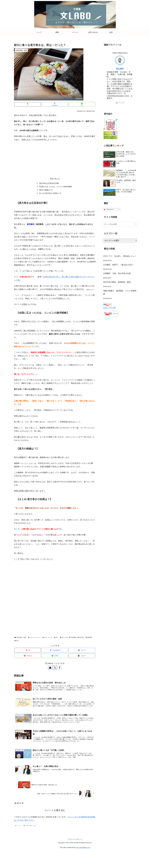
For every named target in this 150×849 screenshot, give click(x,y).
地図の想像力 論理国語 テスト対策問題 (119, 292)
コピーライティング (35, 637)
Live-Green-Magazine (67, 98)
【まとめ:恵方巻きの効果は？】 (50, 193)
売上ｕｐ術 (65, 637)
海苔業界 (89, 637)
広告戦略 (73, 637)
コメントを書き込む (54, 810)
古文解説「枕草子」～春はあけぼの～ (118, 265)
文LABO (120, 68)
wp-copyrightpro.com (83, 847)
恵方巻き (81, 637)
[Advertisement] (55, 158)
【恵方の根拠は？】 (45, 190)
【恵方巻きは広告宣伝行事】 (49, 183)
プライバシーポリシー (75, 839)
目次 (52, 179)
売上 (57, 637)
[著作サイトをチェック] (50, 668)
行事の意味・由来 (21, 637)
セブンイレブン (48, 637)
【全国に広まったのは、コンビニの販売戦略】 (55, 186)
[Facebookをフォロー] (59, 668)
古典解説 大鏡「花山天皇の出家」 (118, 273)
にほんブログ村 (109, 308)
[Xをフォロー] (55, 668)
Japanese (109, 209)
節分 (17, 640)
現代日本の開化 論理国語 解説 (117, 282)
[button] (82, 655)
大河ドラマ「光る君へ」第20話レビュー (119, 256)
